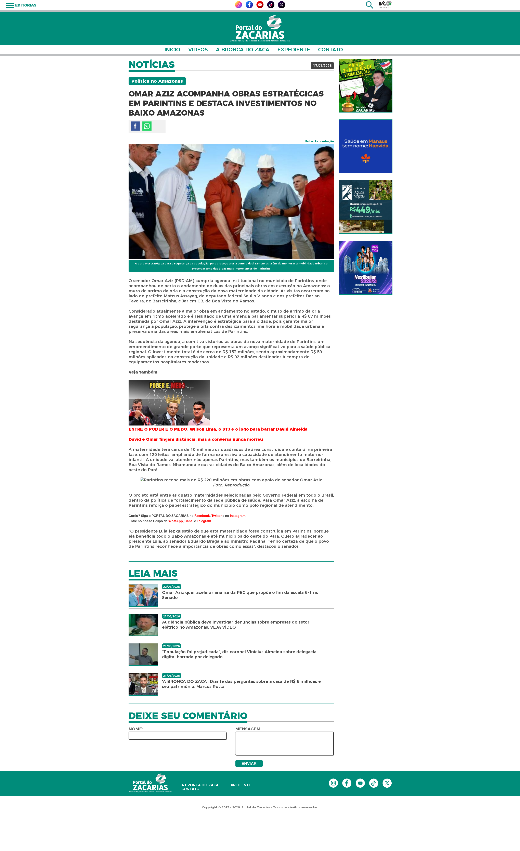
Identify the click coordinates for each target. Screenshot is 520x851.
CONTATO (330, 50)
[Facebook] (249, 7)
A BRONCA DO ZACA (242, 50)
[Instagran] (238, 7)
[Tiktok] (270, 7)
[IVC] (385, 4)
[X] (281, 7)
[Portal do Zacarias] (260, 28)
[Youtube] (260, 7)
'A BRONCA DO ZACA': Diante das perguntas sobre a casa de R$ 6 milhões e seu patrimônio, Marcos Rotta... (241, 684)
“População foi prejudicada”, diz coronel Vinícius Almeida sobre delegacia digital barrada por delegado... (239, 654)
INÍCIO (172, 50)
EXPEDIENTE (293, 50)
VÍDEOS (198, 50)
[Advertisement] (74, 825)
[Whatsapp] (147, 126)
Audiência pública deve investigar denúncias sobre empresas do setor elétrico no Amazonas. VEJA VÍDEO (235, 625)
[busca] (369, 8)
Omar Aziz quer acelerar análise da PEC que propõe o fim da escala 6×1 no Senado (240, 595)
